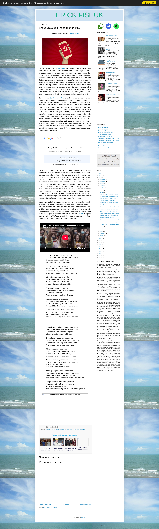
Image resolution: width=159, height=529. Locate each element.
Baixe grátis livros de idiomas (105, 146)
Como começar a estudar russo (106, 148)
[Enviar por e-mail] (50, 427)
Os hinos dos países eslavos (105, 136)
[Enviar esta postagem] (47, 427)
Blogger (83, 517)
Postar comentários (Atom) (50, 507)
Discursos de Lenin (103, 127)
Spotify (80, 214)
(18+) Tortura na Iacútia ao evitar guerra (110, 222)
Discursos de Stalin (103, 129)
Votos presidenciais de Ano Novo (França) (108, 138)
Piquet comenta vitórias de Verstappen (109, 213)
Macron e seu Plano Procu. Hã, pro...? (109, 207)
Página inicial (65, 504)
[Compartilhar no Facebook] (56, 427)
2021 (100, 242)
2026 (100, 173)
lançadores (62, 68)
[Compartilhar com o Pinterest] (57, 427)
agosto (101, 188)
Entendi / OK (149, 3)
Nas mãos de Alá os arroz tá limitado (109, 202)
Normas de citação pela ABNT (105, 142)
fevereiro (102, 233)
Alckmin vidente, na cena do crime (108, 198)
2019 (100, 246)
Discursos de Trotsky (103, 131)
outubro (102, 183)
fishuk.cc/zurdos (74, 33)
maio (101, 226)
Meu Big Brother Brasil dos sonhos (108, 211)
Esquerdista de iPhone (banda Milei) (109, 215)
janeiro (101, 235)
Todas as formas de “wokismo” (107, 217)
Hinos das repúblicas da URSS (106, 132)
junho (101, 192)
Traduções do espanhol (79, 429)
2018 (100, 249)
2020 (100, 244)
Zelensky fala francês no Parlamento (109, 209)
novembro (102, 181)
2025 (100, 175)
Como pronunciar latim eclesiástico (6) (109, 220)
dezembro (102, 179)
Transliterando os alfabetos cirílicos (107, 144)
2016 (100, 253)
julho (101, 190)
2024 (100, 177)
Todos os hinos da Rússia (104, 134)
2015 (100, 255)
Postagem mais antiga (85, 504)
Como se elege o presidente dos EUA (109, 224)
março (101, 231)
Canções (48, 429)
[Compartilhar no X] (54, 427)
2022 (100, 240)
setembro (102, 185)
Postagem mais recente (45, 504)
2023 (100, 238)
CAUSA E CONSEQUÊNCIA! (110, 61)
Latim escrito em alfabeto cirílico (108, 200)
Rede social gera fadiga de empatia (109, 194)
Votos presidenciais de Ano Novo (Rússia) (108, 140)
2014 (100, 257)
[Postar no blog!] (52, 427)
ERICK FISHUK (79, 15)
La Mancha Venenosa (66, 429)
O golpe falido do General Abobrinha (109, 196)
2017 (100, 251)
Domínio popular (55, 429)
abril (101, 229)
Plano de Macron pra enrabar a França (109, 205)
